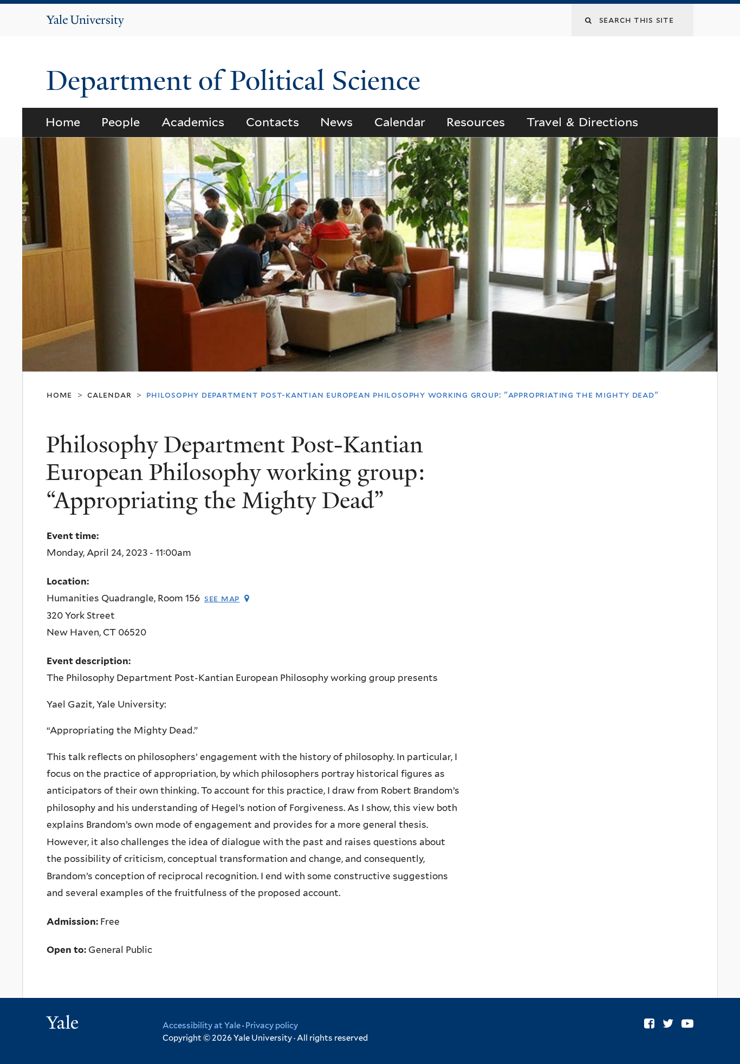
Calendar (399, 122)
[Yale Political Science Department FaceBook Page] (649, 1023)
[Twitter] (668, 1023)
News (336, 122)
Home (63, 122)
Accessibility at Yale (202, 1025)
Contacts (272, 122)
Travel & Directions (583, 122)
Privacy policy (271, 1025)
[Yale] (64, 1024)
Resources (475, 122)
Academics (192, 122)
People (120, 122)
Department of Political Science (236, 81)
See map (221, 598)
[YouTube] (687, 1023)
